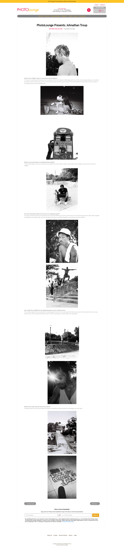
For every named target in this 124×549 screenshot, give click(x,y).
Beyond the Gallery (56, 28)
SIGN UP (95, 515)
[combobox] (61, 515)
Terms (72, 521)
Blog (76, 16)
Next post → (95, 503)
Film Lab (41, 16)
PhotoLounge (61, 543)
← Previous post (30, 503)
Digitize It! (64, 16)
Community (82, 16)
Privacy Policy (65, 521)
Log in (96, 4)
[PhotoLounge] (28, 10)
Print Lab (47, 16)
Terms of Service (63, 535)
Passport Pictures (55, 16)
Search (70, 535)
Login (75, 535)
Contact (55, 535)
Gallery (70, 16)
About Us (49, 535)
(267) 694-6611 (62, 8)
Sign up (102, 4)
